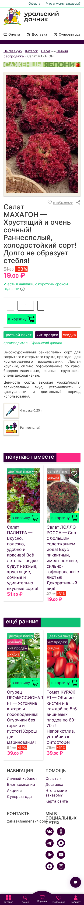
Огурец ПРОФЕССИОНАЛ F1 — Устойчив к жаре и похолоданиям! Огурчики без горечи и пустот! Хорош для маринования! (23, 717)
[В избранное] (34, 473)
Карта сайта (57, 801)
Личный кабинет (22, 778)
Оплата (14, 34)
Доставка (39, 34)
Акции (13, 790)
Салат (45, 51)
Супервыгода (69, 34)
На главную (13, 51)
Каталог (31, 51)
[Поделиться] (78, 202)
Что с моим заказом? (63, 3)
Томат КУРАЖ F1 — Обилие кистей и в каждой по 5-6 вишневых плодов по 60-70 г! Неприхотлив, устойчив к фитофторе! (62, 717)
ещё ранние (22, 621)
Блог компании (21, 784)
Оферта (34, 3)
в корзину (17, 319)
